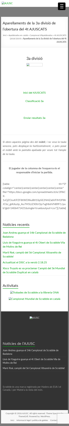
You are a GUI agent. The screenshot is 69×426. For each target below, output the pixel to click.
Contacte (54, 420)
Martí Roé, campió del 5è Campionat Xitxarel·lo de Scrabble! (34, 368)
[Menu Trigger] (61, 6)
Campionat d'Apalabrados (41, 35)
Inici (5, 35)
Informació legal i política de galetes (32, 420)
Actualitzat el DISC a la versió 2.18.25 (25, 262)
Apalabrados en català (18, 35)
